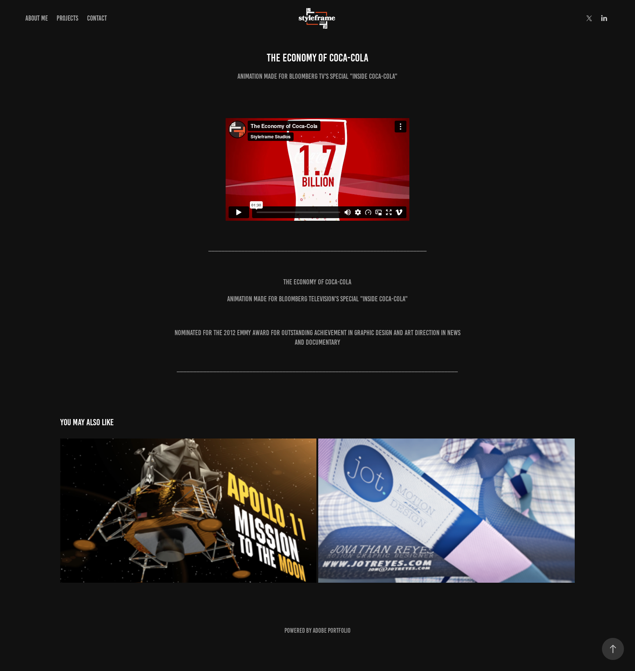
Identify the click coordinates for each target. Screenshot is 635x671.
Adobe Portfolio (332, 630)
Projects (67, 18)
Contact (97, 18)
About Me (36, 18)
